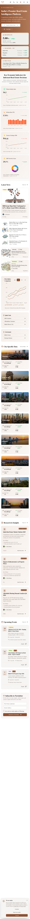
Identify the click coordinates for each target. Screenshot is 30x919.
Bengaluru (5, 53)
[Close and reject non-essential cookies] (27, 900)
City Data (8, 29)
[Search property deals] (20, 2)
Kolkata (4, 55)
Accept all (17, 915)
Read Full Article (20, 550)
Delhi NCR (5, 50)
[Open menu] (27, 2)
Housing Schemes (8, 338)
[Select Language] (13, 2)
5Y (25, 280)
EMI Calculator (7, 318)
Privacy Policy (23, 906)
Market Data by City (8, 324)
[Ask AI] (10, 2)
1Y (18, 280)
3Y (21, 280)
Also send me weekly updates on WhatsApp (14, 711)
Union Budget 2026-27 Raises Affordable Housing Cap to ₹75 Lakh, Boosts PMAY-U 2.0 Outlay (15, 63)
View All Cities (23, 346)
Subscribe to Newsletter (14, 714)
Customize (17, 909)
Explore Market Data (10, 25)
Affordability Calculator (9, 321)
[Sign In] (24, 2)
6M (14, 280)
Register (22, 643)
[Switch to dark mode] (17, 2)
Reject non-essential (16, 912)
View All (24, 184)
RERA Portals (7, 335)
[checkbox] (3, 711)
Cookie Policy (16, 906)
